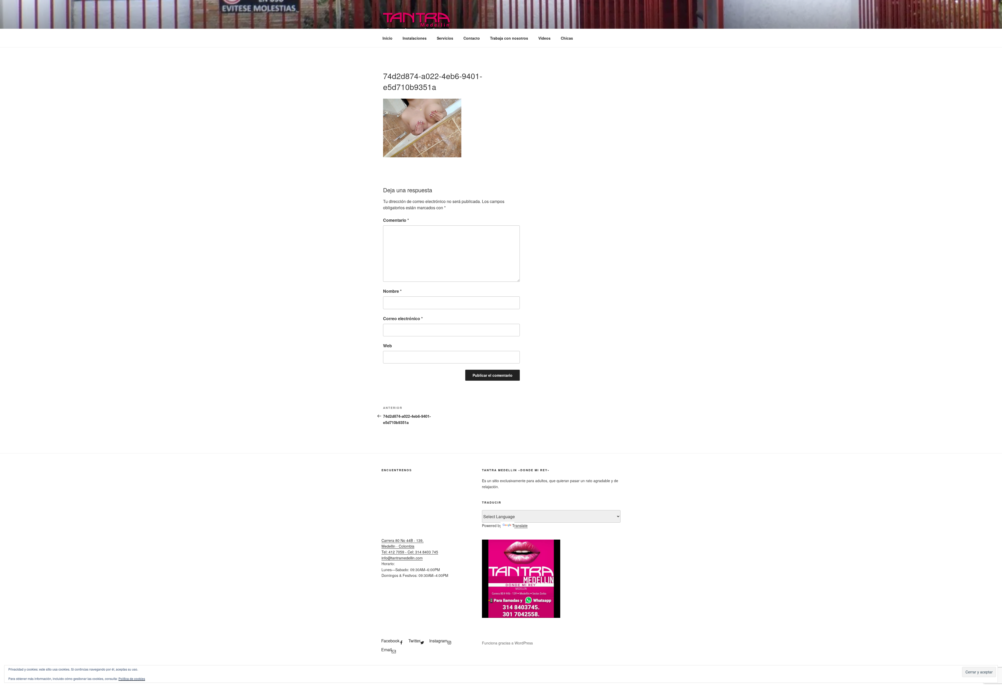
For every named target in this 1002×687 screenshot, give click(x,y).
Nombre (392, 291)
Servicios (445, 38)
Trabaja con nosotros (509, 38)
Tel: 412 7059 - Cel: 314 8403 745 (409, 551)
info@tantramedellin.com (402, 557)
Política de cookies (131, 678)
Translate (520, 525)
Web (387, 346)
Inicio (387, 38)
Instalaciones (415, 38)
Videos (544, 38)
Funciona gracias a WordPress (507, 643)
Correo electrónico (403, 318)
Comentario (396, 220)
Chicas (567, 38)
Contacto (471, 38)
